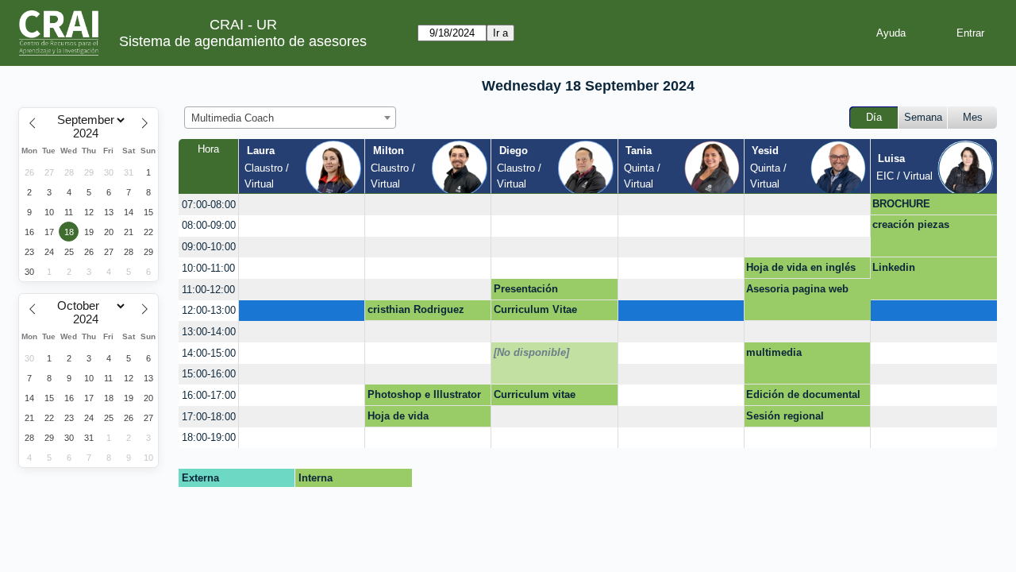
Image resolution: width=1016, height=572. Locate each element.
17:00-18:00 (209, 417)
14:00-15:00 (209, 353)
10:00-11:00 (208, 268)
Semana (923, 117)
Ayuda (891, 33)
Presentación (526, 289)
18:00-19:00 (209, 437)
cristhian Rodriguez (416, 309)
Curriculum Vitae (535, 309)
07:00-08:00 (209, 205)
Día (874, 117)
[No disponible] (531, 352)
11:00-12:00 (208, 290)
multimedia (774, 352)
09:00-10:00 (209, 247)
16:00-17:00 (209, 395)
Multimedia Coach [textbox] (232, 118)
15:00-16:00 (209, 374)
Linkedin (893, 267)
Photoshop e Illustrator (424, 394)
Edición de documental (803, 394)
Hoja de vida (398, 416)
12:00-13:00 (209, 310)
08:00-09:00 (209, 225)
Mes (973, 117)
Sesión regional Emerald (785, 418)
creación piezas (910, 224)
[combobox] (290, 117)
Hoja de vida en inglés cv (801, 270)
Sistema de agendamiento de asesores (243, 41)
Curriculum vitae (534, 394)
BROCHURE (901, 204)
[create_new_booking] (301, 204)
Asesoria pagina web (797, 289)
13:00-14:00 (209, 332)
